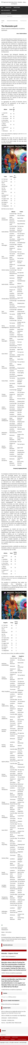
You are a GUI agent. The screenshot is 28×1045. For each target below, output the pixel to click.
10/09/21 (3, 973)
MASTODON (4, 928)
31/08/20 (3, 989)
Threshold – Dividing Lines (7, 1020)
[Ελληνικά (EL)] (12, 997)
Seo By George (23, 1042)
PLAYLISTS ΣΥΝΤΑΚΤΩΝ (6, 13)
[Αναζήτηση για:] (14, 16)
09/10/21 (3, 28)
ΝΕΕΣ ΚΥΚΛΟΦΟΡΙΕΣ (5, 10)
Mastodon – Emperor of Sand (9, 953)
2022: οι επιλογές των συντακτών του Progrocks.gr (13, 1015)
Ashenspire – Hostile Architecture (9, 1018)
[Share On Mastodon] (2, 924)
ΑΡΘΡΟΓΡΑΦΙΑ (17, 7)
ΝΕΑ (2, 7)
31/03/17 (3, 956)
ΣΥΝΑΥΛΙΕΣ (14, 10)
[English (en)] (4, 997)
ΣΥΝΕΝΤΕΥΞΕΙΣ (8, 7)
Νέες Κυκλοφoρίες (10, 956)
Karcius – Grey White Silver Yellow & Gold (11, 1022)
